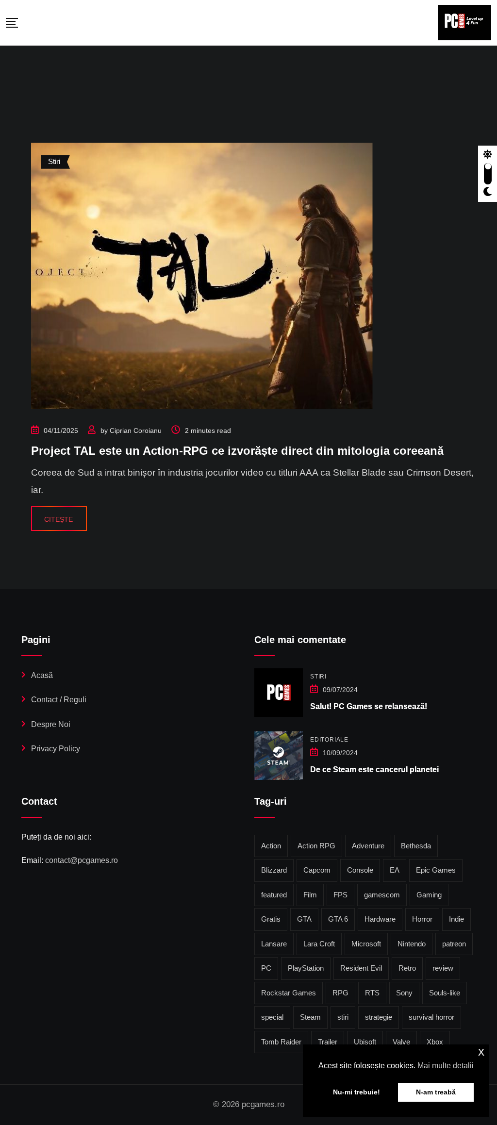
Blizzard (274, 870)
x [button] (481, 1051)
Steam (310, 1017)
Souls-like (444, 993)
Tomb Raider (281, 1042)
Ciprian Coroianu (136, 430)
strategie (378, 1017)
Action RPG (316, 846)
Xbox (435, 1042)
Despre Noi (50, 724)
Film (310, 895)
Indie (456, 919)
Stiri (318, 676)
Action (271, 846)
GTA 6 (338, 919)
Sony (404, 993)
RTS (372, 993)
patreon (454, 944)
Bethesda (416, 846)
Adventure (368, 846)
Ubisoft (365, 1042)
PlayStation (306, 968)
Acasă (42, 675)
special (272, 1017)
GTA (304, 919)
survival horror (431, 1017)
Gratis (271, 919)
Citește (58, 519)
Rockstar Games (288, 993)
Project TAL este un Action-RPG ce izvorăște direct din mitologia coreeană (237, 450)
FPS (340, 895)
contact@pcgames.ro (81, 860)
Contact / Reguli (58, 699)
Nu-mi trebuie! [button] (356, 1092)
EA (394, 870)
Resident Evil (361, 968)
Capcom (317, 870)
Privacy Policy (55, 748)
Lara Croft (319, 944)
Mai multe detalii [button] (445, 1065)
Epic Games (436, 870)
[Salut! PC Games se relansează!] (278, 692)
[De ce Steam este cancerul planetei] (278, 755)
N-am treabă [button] (436, 1092)
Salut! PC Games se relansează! (368, 706)
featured (274, 895)
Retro (407, 968)
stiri (342, 1017)
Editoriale (329, 739)
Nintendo (412, 944)
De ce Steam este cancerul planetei (374, 769)
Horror (422, 919)
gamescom (382, 895)
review (442, 968)
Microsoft (366, 944)
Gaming (429, 895)
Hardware (380, 919)
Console (360, 870)
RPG (340, 993)
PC (266, 968)
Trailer (327, 1042)
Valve (401, 1042)
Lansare (274, 944)
